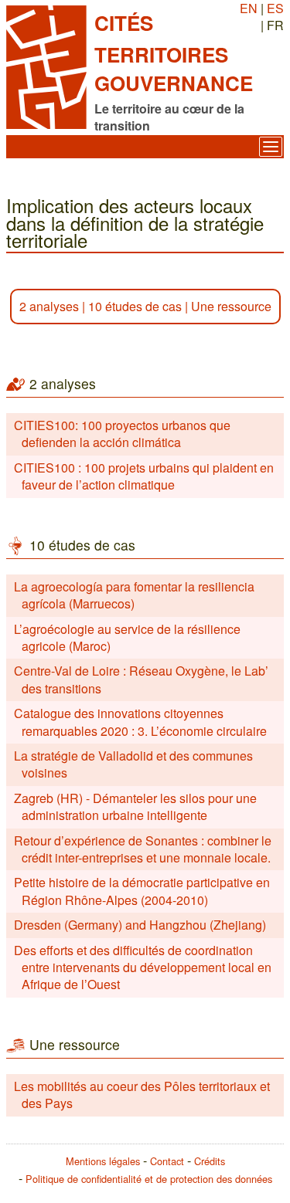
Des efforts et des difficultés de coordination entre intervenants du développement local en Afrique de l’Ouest (142, 967)
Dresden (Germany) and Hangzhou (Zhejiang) (140, 925)
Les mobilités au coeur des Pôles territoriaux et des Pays (142, 1094)
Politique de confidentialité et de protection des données (149, 1178)
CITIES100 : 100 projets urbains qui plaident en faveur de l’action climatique (144, 476)
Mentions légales (103, 1161)
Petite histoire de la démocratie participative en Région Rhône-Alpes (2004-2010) (142, 890)
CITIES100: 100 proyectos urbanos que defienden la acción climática (122, 433)
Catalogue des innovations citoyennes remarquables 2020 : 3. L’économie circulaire (140, 721)
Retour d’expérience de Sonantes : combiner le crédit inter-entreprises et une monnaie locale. (142, 849)
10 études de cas (135, 306)
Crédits (209, 1161)
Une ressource (231, 306)
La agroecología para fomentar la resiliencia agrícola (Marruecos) (134, 595)
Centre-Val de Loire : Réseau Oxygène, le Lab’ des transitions (141, 679)
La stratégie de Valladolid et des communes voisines (133, 764)
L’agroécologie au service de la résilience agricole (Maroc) (127, 637)
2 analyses (49, 306)
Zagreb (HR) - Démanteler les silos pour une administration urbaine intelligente (135, 806)
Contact (167, 1161)
